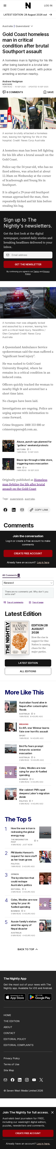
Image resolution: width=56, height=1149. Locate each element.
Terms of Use (11, 1064)
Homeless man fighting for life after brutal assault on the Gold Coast (24, 484)
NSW (19, 468)
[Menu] (5, 5)
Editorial (16, 889)
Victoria (21, 449)
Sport (22, 735)
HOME (7, 1015)
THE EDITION (12, 1021)
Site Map (9, 1070)
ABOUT (8, 1027)
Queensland (22, 26)
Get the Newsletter (28, 264)
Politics (23, 801)
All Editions (28, 671)
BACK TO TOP (26, 949)
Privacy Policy (12, 1058)
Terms (36, 271)
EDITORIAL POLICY (15, 1039)
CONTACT (9, 1033)
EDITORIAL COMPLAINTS (18, 1045)
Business (23, 779)
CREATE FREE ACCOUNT (28, 553)
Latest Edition (28, 662)
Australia (7, 26)
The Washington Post (19, 840)
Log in (48, 5)
